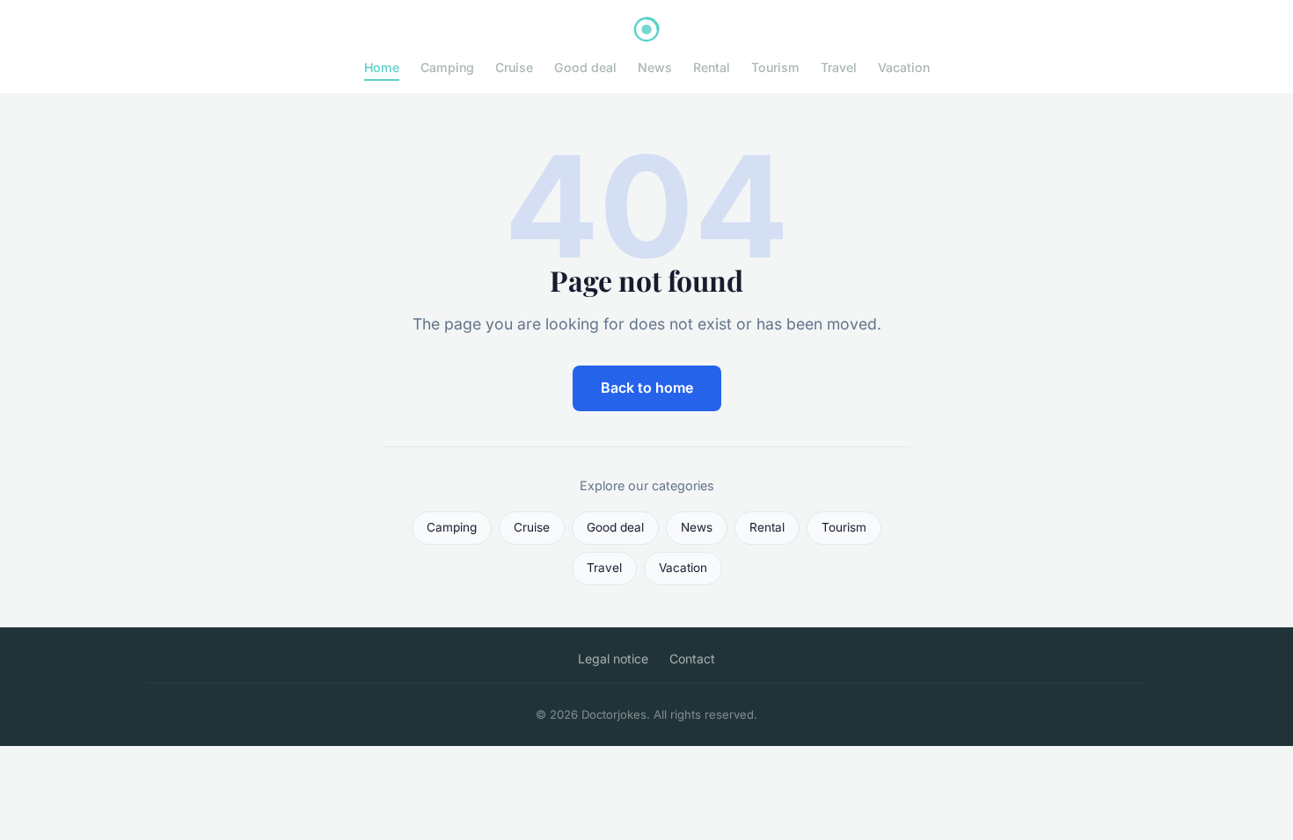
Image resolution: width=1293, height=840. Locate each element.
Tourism (775, 67)
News (655, 67)
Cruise (514, 67)
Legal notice (613, 658)
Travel (839, 67)
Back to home (647, 387)
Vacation (904, 67)
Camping (447, 67)
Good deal (585, 67)
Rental (711, 67)
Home (381, 67)
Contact (692, 658)
